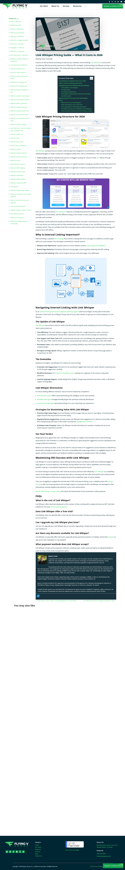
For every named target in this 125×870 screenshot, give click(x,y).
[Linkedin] (38, 596)
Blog (36, 854)
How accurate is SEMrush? (18, 145)
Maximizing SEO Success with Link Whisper (73, 98)
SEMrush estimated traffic (18, 183)
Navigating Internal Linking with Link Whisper (74, 85)
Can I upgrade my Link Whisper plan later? (73, 107)
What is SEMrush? (15, 21)
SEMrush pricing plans (17, 33)
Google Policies (103, 866)
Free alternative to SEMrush (18, 65)
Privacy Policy (93, 866)
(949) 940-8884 (101, 853)
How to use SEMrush (16, 29)
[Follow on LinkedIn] (7, 851)
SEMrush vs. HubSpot (17, 44)
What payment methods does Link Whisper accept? (77, 111)
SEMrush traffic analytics (18, 179)
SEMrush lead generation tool (19, 111)
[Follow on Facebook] (13, 851)
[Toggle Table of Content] (90, 78)
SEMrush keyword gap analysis (19, 190)
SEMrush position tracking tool (19, 96)
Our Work (38, 847)
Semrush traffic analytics (18, 72)
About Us (38, 849)
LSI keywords (14, 186)
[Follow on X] (20, 851)
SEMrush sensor (15, 160)
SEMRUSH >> (14, 18)
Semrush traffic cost (16, 134)
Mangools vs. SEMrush (17, 48)
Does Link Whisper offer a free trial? (72, 105)
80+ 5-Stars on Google (72, 850)
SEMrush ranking (15, 149)
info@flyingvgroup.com (104, 856)
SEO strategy (59, 239)
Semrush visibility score (17, 69)
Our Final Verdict (66, 96)
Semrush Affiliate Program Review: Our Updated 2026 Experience (42, 664)
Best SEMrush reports (17, 214)
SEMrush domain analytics (18, 124)
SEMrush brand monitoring (18, 157)
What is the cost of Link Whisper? (71, 103)
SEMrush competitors (17, 175)
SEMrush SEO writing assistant (19, 99)
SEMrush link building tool (18, 82)
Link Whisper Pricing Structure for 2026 (72, 81)
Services (37, 851)
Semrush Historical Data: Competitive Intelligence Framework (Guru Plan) (46, 738)
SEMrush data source (17, 142)
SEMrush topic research (17, 164)
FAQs (61, 100)
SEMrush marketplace (17, 217)
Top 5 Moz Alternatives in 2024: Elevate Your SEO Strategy (40, 809)
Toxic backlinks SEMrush (18, 206)
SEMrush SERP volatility (17, 168)
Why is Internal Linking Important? (70, 83)
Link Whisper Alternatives (68, 92)
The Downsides (65, 90)
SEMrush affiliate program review (20, 210)
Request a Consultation (113, 866)
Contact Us (38, 856)
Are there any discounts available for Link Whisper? (76, 109)
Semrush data (14, 138)
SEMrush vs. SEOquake (17, 51)
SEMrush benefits (15, 25)
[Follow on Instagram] (10, 851)
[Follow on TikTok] (23, 851)
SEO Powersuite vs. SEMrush (19, 55)
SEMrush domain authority (18, 153)
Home (37, 845)
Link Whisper (95, 63)
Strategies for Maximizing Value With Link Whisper (76, 94)
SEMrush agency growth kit (18, 103)
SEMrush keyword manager (18, 107)
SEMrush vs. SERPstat (17, 36)
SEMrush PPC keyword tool (18, 86)
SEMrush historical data (17, 172)
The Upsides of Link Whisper (69, 88)
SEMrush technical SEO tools (19, 114)
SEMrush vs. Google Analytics (19, 40)
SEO (98, 158)
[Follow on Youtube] (16, 851)
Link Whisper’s (61, 212)
